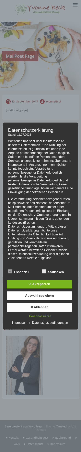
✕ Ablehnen (39, 307)
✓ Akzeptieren (39, 284)
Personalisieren (40, 316)
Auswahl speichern (39, 295)
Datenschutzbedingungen (50, 322)
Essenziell (21, 272)
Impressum (19, 322)
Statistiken (56, 272)
